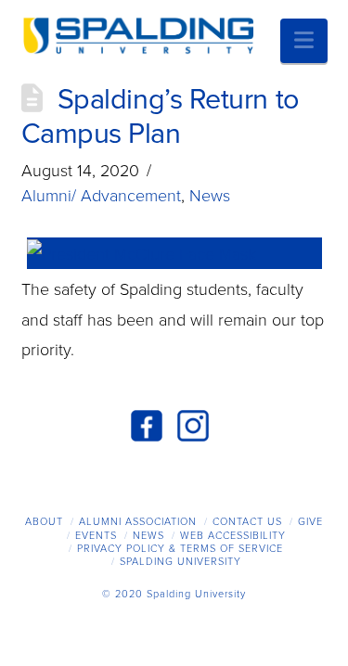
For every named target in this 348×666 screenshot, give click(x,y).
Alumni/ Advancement (101, 196)
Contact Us (247, 522)
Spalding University (180, 562)
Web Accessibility (233, 536)
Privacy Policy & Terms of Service (180, 549)
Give (310, 522)
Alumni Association (138, 522)
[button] (304, 41)
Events (96, 536)
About (44, 522)
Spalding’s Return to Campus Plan (160, 117)
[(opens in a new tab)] (174, 253)
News (209, 196)
